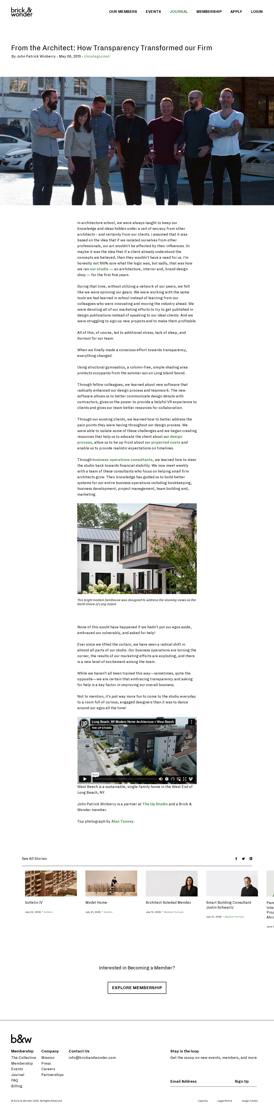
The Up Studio (155, 804)
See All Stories (34, 859)
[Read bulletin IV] (51, 883)
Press (46, 1063)
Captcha (203, 1101)
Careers (48, 1069)
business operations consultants (122, 460)
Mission (47, 1058)
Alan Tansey (122, 821)
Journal (179, 12)
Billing (16, 1086)
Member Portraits (173, 912)
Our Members (123, 12)
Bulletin (48, 912)
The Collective (23, 1058)
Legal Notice (224, 1101)
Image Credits (250, 1101)
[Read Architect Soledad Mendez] (172, 883)
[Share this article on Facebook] (236, 859)
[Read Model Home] (111, 883)
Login (257, 12)
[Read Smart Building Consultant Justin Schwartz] (232, 883)
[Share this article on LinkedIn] (251, 859)
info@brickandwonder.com (92, 1058)
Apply (236, 12)
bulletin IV (34, 903)
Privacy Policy (225, 1108)
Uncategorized (96, 56)
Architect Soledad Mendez (168, 903)
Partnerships (52, 1075)
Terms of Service (248, 1108)
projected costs (165, 442)
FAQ (14, 1080)
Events (153, 12)
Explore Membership (137, 988)
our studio (99, 269)
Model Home (96, 903)
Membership (209, 12)
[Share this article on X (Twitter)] (243, 859)
